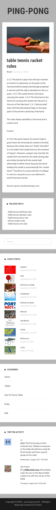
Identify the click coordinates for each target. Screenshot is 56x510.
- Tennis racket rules (16, 221)
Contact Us (29, 505)
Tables (7, 386)
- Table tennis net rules (17, 224)
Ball (6, 413)
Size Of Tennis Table (13, 395)
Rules (9, 72)
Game (7, 377)
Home (39, 505)
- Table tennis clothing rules (19, 212)
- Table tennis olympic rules (19, 215)
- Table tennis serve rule (17, 218)
